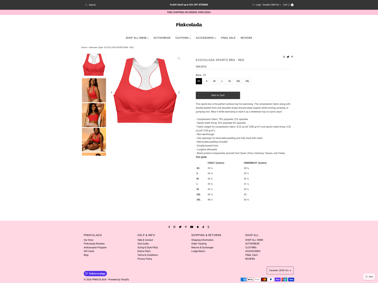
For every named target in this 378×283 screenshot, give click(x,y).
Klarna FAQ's (144, 251)
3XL (247, 81)
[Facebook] (169, 227)
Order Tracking (199, 243)
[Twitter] (180, 227)
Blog (86, 255)
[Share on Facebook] (284, 57)
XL (229, 81)
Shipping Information (202, 240)
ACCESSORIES (205, 37)
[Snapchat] (198, 227)
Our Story (88, 240)
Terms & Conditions (147, 255)
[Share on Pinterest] (292, 57)
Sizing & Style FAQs (147, 247)
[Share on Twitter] (288, 57)
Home (84, 47)
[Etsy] (208, 227)
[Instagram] (174, 227)
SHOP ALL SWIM (136, 37)
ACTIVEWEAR (162, 37)
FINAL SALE (228, 37)
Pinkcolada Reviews (94, 243)
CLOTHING (182, 37)
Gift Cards (89, 251)
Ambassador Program (95, 247)
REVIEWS (246, 37)
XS (198, 81)
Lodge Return (198, 251)
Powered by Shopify (118, 279)
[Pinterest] (186, 227)
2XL (238, 81)
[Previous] (112, 92)
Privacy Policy (144, 258)
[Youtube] (191, 227)
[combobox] (118, 5)
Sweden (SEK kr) (271, 4)
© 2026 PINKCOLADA (95, 279)
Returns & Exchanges (202, 247)
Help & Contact (145, 240)
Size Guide (143, 243)
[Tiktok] (203, 227)
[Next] (179, 92)
